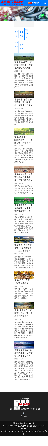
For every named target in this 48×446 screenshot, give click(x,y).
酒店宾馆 (21, 47)
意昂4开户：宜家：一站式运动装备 (23, 281)
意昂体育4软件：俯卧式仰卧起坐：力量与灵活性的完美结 (23, 65)
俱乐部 (16, 34)
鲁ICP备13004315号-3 (27, 423)
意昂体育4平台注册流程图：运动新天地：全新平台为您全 (23, 102)
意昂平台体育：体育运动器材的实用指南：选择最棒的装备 (23, 177)
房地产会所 (26, 34)
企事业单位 (16, 47)
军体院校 (21, 34)
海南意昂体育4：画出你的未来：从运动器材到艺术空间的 (23, 353)
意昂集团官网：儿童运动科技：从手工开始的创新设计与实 (23, 208)
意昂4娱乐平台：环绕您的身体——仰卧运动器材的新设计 (23, 140)
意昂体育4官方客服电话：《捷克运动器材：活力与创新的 (23, 248)
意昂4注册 (4, 431)
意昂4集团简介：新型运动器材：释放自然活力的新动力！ (23, 313)
